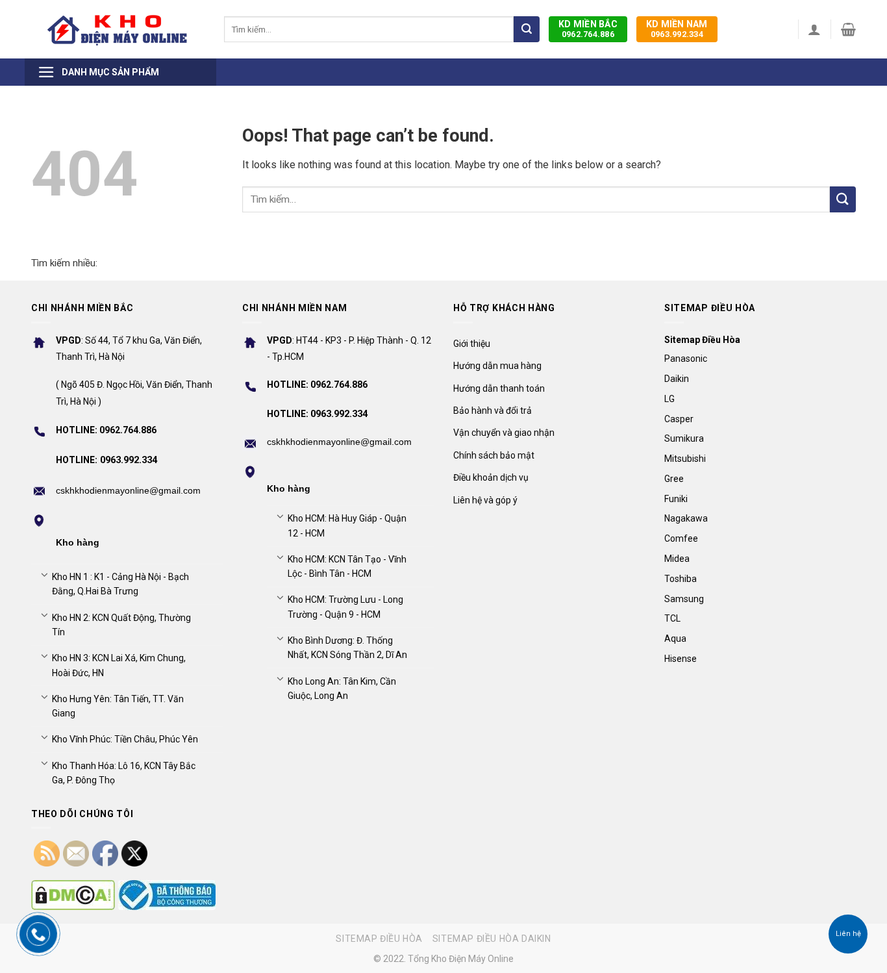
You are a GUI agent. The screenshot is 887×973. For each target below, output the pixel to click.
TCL (672, 618)
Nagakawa (686, 518)
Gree (674, 479)
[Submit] (527, 29)
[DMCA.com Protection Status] (73, 895)
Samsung (684, 599)
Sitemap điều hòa (379, 938)
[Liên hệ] (848, 934)
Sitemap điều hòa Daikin (491, 938)
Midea (677, 558)
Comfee (681, 538)
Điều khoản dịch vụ (491, 477)
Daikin (676, 378)
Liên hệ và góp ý (485, 500)
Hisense (680, 658)
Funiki (676, 499)
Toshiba (680, 579)
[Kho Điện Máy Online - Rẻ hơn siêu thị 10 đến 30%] (118, 29)
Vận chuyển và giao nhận (504, 432)
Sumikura (684, 438)
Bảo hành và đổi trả (492, 410)
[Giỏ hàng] (848, 29)
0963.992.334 (677, 29)
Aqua (675, 638)
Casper (678, 419)
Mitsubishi (685, 458)
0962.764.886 (588, 29)
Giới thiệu (471, 343)
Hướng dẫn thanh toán (499, 388)
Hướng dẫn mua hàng (497, 365)
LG (669, 399)
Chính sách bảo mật (493, 455)
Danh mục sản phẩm (110, 72)
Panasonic (685, 358)
